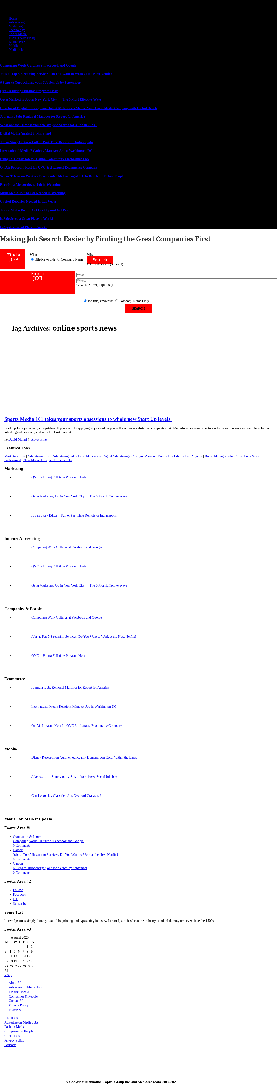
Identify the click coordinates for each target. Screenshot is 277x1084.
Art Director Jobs (60, 460)
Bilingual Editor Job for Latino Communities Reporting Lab (44, 159)
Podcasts (15, 1010)
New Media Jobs (35, 460)
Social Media (18, 34)
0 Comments (21, 845)
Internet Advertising (22, 38)
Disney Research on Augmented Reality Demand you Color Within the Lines (84, 757)
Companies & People (27, 836)
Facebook (19, 894)
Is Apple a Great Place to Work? (23, 227)
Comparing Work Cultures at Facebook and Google (38, 65)
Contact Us (16, 1000)
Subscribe (19, 903)
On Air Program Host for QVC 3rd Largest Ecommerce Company (48, 167)
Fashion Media (19, 992)
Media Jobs (16, 49)
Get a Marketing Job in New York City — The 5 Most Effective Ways (50, 99)
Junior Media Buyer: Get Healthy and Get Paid (34, 210)
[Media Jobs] (37, 11)
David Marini (17, 439)
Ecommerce (17, 42)
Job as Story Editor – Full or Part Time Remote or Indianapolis (46, 142)
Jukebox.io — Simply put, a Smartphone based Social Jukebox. (74, 776)
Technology (17, 30)
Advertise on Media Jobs (26, 987)
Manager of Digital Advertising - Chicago (114, 456)
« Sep (8, 975)
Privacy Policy (19, 1005)
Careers (18, 850)
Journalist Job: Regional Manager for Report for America (42, 116)
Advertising (17, 22)
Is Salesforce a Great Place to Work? (26, 218)
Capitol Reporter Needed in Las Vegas (28, 201)
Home (13, 18)
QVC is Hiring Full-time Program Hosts (29, 91)
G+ (15, 899)
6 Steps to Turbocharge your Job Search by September (40, 82)
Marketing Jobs (14, 456)
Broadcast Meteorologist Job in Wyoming (30, 184)
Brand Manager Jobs (219, 456)
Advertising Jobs (38, 456)
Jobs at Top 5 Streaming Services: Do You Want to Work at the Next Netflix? (56, 74)
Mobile (13, 45)
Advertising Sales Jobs (68, 456)
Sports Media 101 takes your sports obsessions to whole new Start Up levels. (88, 419)
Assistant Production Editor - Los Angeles (173, 456)
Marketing (16, 26)
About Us (15, 983)
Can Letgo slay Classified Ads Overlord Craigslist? (66, 795)
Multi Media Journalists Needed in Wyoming (33, 193)
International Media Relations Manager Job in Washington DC (46, 150)
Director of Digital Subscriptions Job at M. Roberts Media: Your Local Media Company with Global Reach (78, 108)
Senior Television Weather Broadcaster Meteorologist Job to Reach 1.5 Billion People (62, 176)
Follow (18, 890)
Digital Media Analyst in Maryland (25, 133)
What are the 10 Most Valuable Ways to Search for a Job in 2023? (48, 125)
